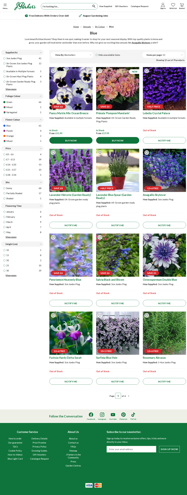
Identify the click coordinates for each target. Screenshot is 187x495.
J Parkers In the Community (73, 456)
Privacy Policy (39, 446)
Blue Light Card (15, 458)
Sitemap (73, 450)
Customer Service (28, 445)
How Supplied (105, 6)
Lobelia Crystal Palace (156, 113)
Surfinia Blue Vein (106, 357)
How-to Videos (15, 454)
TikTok (133, 419)
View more (11, 89)
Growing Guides (39, 450)
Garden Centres (73, 465)
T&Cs (15, 446)
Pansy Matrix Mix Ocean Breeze (68, 113)
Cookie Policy (15, 450)
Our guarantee (15, 442)
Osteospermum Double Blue (160, 279)
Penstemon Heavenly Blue (65, 279)
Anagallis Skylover (141, 42)
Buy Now (71, 140)
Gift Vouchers (121, 6)
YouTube (113, 419)
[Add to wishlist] (53, 71)
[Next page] (128, 396)
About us (73, 438)
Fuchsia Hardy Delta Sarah (65, 357)
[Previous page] (106, 396)
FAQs (73, 446)
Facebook (91, 419)
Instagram (102, 419)
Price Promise (39, 442)
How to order (15, 438)
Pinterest (123, 419)
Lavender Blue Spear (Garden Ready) (114, 196)
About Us (73, 448)
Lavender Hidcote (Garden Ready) (70, 194)
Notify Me (164, 140)
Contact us (73, 442)
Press (73, 461)
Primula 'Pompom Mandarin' (113, 113)
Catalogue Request (140, 6)
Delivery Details (39, 438)
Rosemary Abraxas (154, 357)
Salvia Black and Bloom (110, 279)
